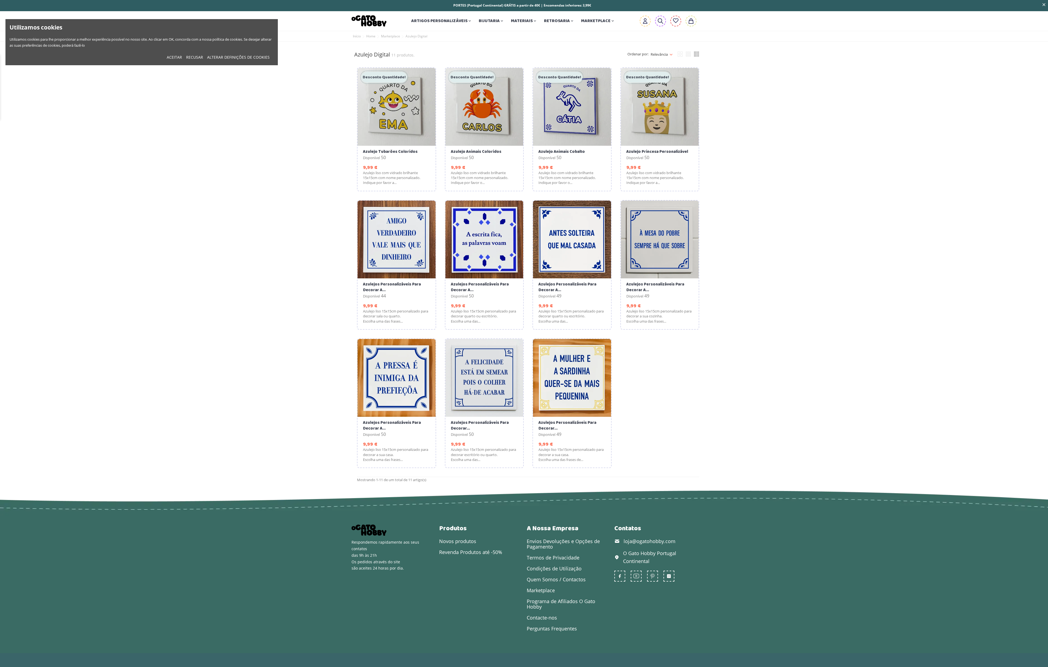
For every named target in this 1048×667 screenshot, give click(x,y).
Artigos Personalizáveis (441, 21)
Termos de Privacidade (553, 557)
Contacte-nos (542, 617)
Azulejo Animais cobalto (561, 152)
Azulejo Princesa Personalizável (657, 152)
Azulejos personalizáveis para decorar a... (392, 287)
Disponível (371, 157)
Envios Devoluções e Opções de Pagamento (563, 543)
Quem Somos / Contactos (556, 579)
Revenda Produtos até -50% (470, 552)
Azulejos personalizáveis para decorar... (480, 425)
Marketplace (598, 21)
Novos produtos (457, 541)
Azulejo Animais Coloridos (476, 152)
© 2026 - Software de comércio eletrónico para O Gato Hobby (407, 660)
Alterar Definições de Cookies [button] (238, 57)
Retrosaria (559, 21)
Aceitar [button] (174, 57)
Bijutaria (491, 21)
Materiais (524, 21)
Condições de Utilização (554, 568)
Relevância (659, 54)
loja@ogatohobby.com (649, 541)
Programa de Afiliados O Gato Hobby (561, 603)
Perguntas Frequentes (552, 628)
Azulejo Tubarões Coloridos (390, 152)
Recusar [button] (194, 57)
